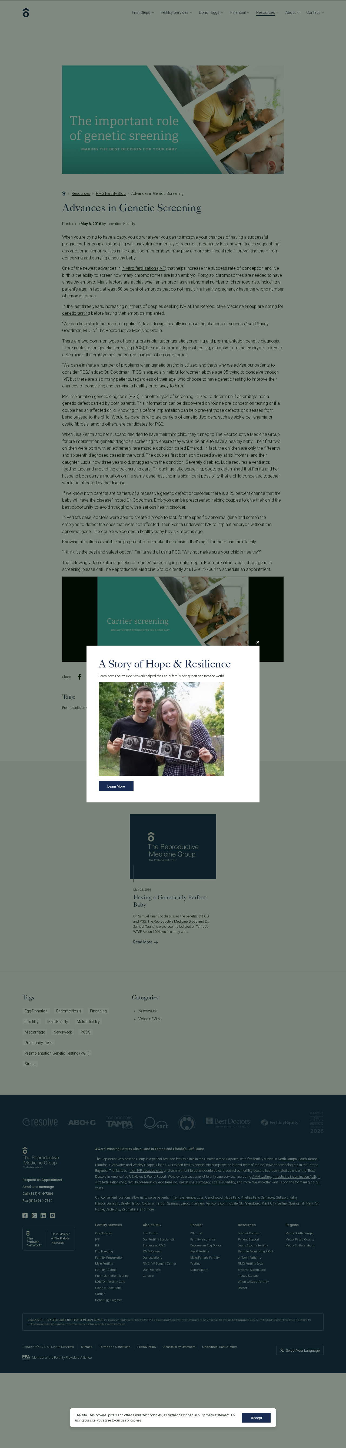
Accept (256, 1418)
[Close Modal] (257, 642)
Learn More (116, 786)
